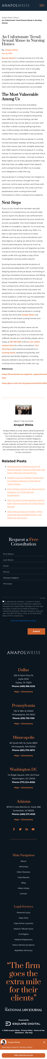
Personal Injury (23, 912)
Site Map (29, 1033)
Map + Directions (23, 691)
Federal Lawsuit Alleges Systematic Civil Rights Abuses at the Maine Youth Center (25, 481)
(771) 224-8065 (27, 782)
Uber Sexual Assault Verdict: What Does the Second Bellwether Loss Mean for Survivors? (24, 514)
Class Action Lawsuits (23, 923)
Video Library (23, 888)
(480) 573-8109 (27, 814)
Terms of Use (39, 1030)
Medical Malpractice (23, 940)
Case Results (23, 877)
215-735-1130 (15, 342)
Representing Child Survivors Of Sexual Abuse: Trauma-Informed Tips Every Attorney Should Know (26, 469)
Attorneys (23, 867)
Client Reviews (23, 872)
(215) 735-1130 (27, 718)
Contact (23, 894)
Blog (16, 18)
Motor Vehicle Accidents (23, 945)
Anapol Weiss (7, 18)
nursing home (8, 353)
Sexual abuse (8, 58)
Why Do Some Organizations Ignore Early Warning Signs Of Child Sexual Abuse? (25, 503)
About (23, 861)
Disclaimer (19, 1033)
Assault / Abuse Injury (23, 929)
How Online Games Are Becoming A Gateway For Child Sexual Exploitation (26, 492)
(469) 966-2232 (27, 686)
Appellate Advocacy (23, 950)
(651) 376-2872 (27, 750)
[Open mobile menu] (41, 5)
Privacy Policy (26, 1030)
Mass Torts (23, 918)
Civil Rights (23, 934)
